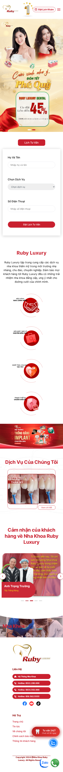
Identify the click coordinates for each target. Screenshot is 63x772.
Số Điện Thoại (16, 201)
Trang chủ (17, 721)
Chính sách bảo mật (23, 736)
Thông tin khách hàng (24, 741)
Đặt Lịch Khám (46, 9)
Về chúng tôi (19, 731)
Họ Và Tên (14, 157)
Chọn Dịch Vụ (16, 179)
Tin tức (16, 726)
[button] (29, 129)
